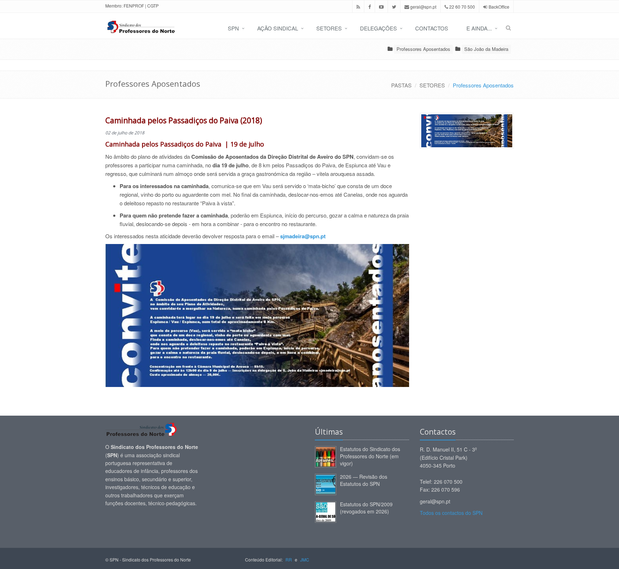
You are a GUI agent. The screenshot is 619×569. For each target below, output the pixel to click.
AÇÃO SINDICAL (277, 28)
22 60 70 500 (461, 7)
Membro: (114, 6)
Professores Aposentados (423, 49)
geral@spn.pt (422, 7)
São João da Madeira (486, 49)
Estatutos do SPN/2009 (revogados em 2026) (366, 508)
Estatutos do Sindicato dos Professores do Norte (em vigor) (370, 456)
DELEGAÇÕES (378, 28)
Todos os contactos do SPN (451, 512)
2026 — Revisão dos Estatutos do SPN (363, 480)
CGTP (153, 6)
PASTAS (401, 85)
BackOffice (499, 7)
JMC (304, 559)
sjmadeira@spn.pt (303, 236)
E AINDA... (479, 28)
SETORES (329, 28)
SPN (233, 28)
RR (288, 559)
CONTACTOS (431, 28)
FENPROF (134, 6)
